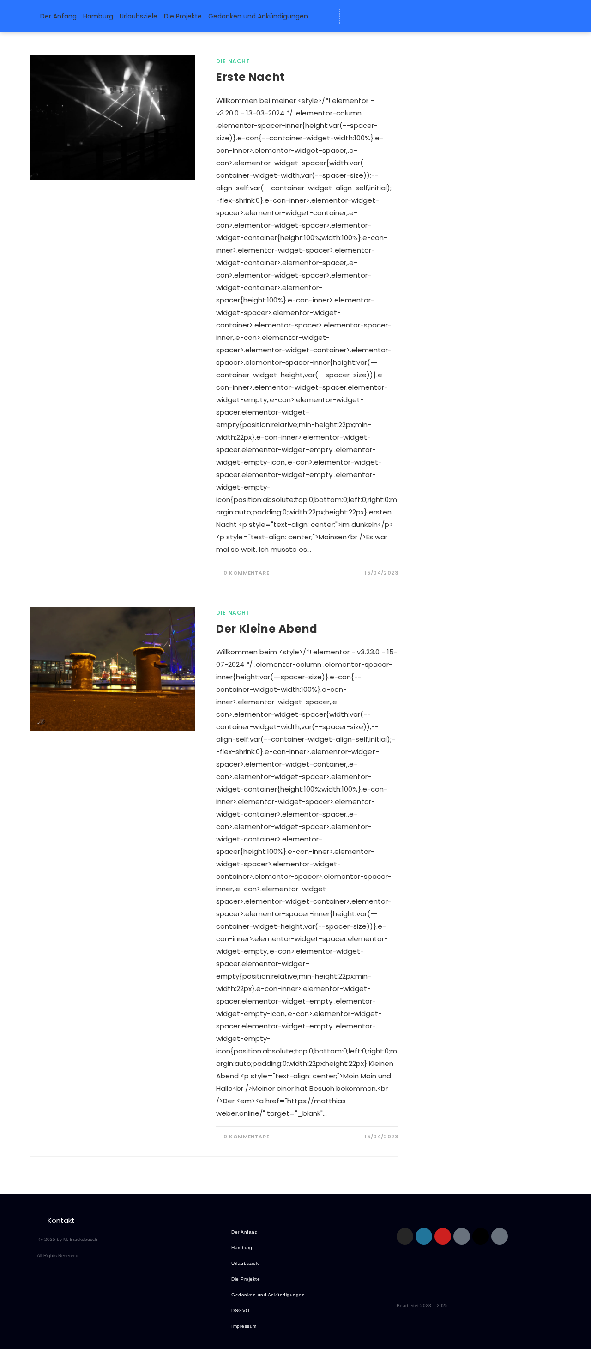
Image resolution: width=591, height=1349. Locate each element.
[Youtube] (442, 1236)
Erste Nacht (250, 77)
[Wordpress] (370, 16)
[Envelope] (353, 16)
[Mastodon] (387, 16)
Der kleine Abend (267, 628)
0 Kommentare (246, 572)
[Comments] (421, 16)
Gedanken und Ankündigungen (258, 16)
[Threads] (404, 16)
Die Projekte (183, 16)
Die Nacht (233, 61)
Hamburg (98, 16)
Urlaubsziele (138, 16)
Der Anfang (58, 16)
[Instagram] (405, 1236)
